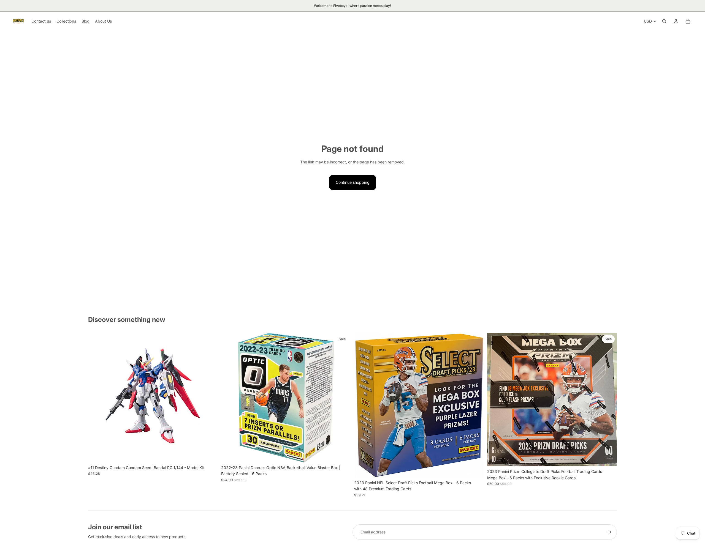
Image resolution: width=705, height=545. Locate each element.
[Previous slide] (96, 397)
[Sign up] (609, 532)
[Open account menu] (676, 21)
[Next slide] (209, 397)
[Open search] (664, 21)
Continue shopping (353, 182)
